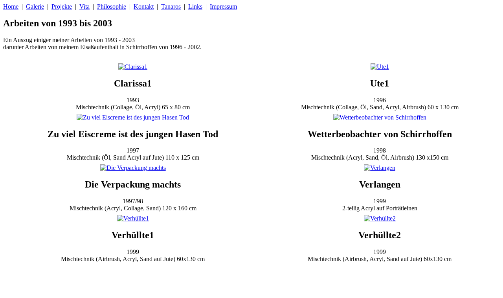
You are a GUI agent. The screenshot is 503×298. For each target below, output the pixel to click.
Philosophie (111, 6)
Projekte (61, 6)
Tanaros (171, 6)
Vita (84, 6)
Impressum (223, 6)
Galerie (35, 6)
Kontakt (144, 6)
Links (195, 6)
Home (10, 6)
